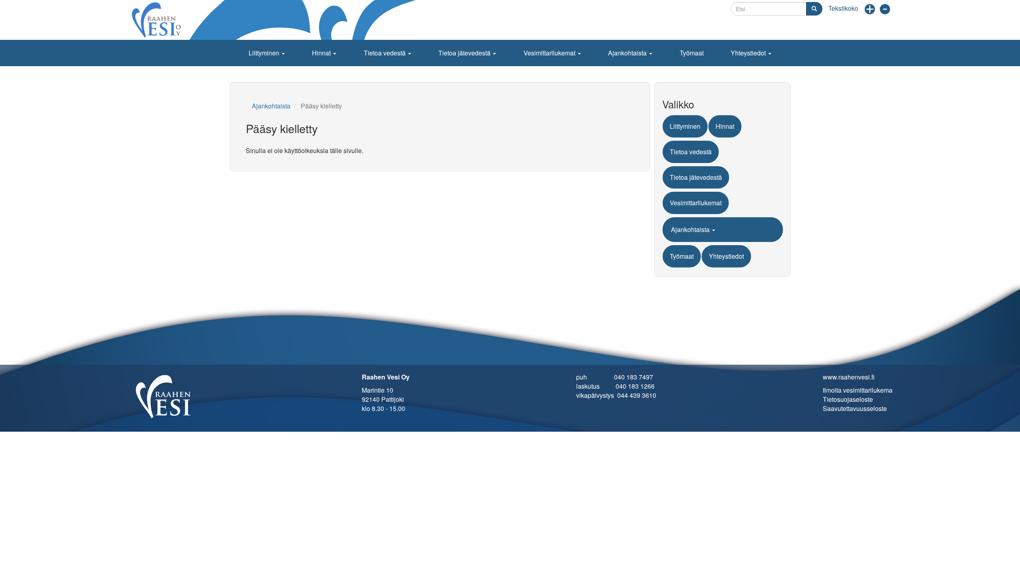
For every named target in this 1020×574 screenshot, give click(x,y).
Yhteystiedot (749, 52)
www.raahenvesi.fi (849, 376)
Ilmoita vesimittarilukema (857, 390)
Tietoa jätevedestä (465, 52)
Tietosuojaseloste (848, 399)
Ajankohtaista (628, 52)
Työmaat (692, 52)
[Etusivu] (275, 20)
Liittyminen (265, 52)
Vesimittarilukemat (550, 52)
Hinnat (322, 52)
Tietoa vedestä (385, 52)
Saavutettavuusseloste (855, 408)
